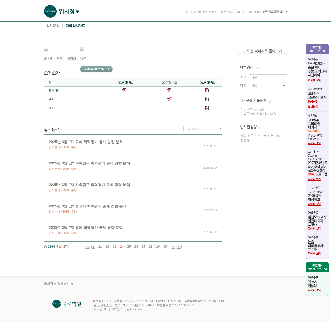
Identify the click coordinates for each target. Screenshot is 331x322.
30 (165, 246)
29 (158, 246)
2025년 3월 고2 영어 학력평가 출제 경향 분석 (86, 227)
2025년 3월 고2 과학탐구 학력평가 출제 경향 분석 (89, 163)
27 (143, 246)
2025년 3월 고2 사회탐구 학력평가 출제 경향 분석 (89, 185)
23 (114, 246)
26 (136, 246)
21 (100, 246)
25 (129, 246)
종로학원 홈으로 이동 (58, 283)
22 (107, 246)
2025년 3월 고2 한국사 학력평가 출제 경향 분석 (87, 206)
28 (151, 246)
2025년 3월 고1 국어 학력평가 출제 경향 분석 (86, 142)
